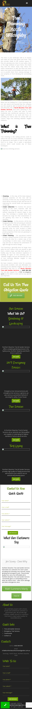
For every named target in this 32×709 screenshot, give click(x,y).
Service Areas (17, 41)
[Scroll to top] (29, 706)
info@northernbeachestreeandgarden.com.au (16, 650)
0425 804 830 (17, 295)
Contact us (7, 635)
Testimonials (8, 633)
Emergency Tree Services (12, 631)
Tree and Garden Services (12, 629)
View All (16, 596)
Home (10, 41)
